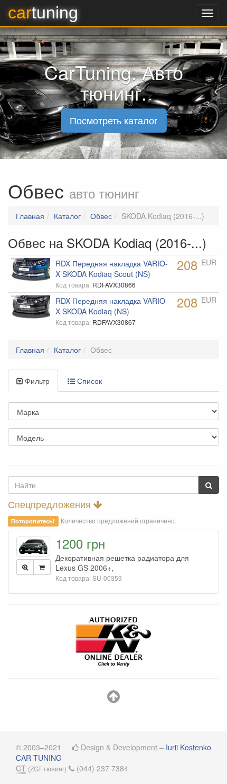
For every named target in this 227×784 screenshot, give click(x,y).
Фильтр (36, 380)
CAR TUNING (39, 757)
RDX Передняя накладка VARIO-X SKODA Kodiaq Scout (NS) (111, 268)
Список (88, 380)
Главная (30, 216)
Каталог (67, 216)
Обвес (101, 216)
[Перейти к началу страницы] (113, 698)
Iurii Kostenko (188, 747)
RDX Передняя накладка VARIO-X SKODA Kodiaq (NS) (111, 305)
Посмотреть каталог (114, 120)
